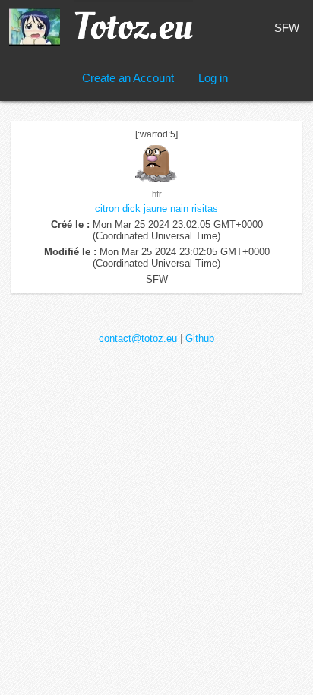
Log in (213, 77)
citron (107, 208)
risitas (204, 208)
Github (199, 338)
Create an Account (128, 77)
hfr (157, 193)
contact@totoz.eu (138, 338)
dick (131, 208)
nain (179, 208)
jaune (155, 208)
